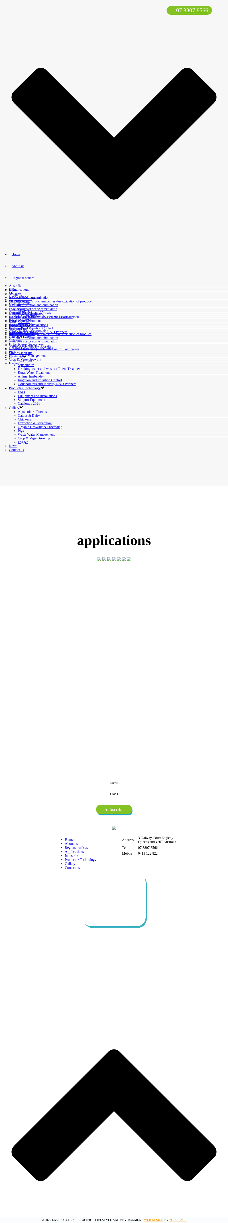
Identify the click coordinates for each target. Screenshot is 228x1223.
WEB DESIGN (153, 1220)
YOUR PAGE (178, 1220)
